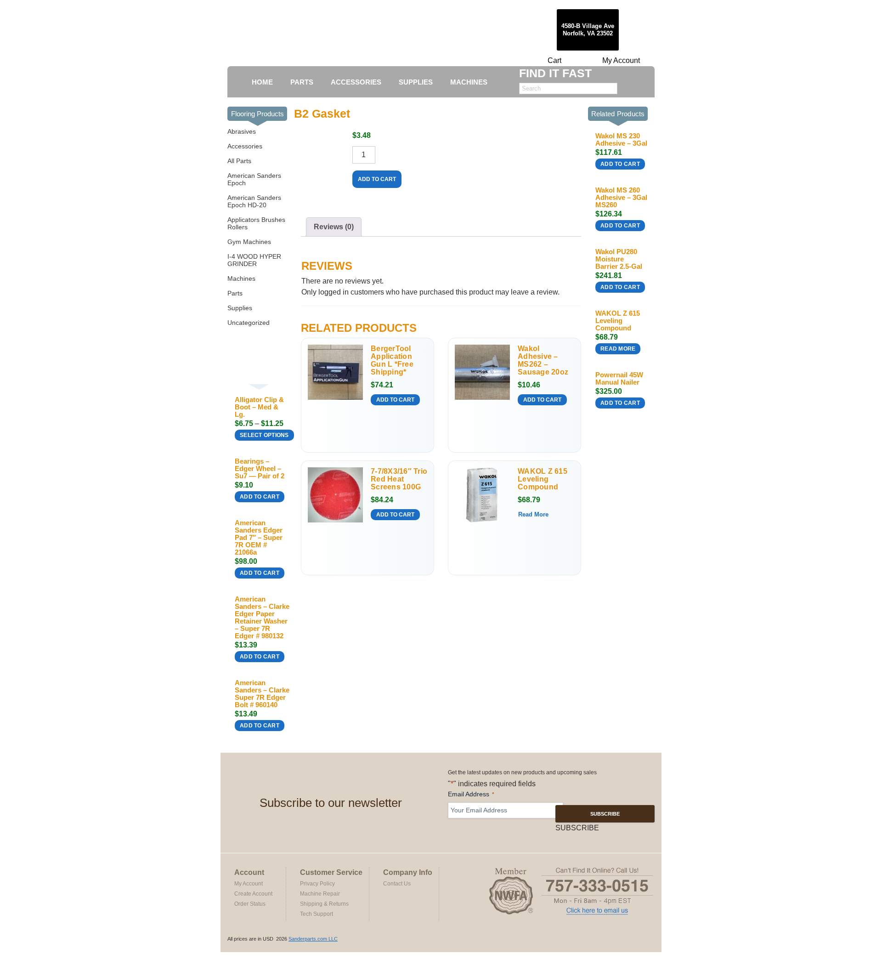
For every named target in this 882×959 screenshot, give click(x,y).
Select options (264, 435)
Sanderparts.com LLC (313, 939)
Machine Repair (320, 894)
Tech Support (316, 914)
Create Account (253, 894)
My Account (621, 60)
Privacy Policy (317, 883)
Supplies (239, 308)
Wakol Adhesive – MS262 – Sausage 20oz (543, 360)
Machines (241, 278)
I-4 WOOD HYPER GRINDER (254, 260)
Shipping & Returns (324, 904)
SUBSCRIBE (605, 814)
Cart (554, 60)
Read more (533, 514)
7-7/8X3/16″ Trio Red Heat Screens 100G (399, 479)
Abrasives (241, 131)
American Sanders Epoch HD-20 (254, 201)
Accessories (244, 146)
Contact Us (397, 883)
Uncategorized (248, 322)
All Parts (239, 161)
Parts (235, 293)
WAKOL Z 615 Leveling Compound (542, 479)
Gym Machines (249, 241)
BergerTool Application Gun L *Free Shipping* (392, 360)
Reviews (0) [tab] (334, 227)
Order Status (250, 904)
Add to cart (259, 497)
